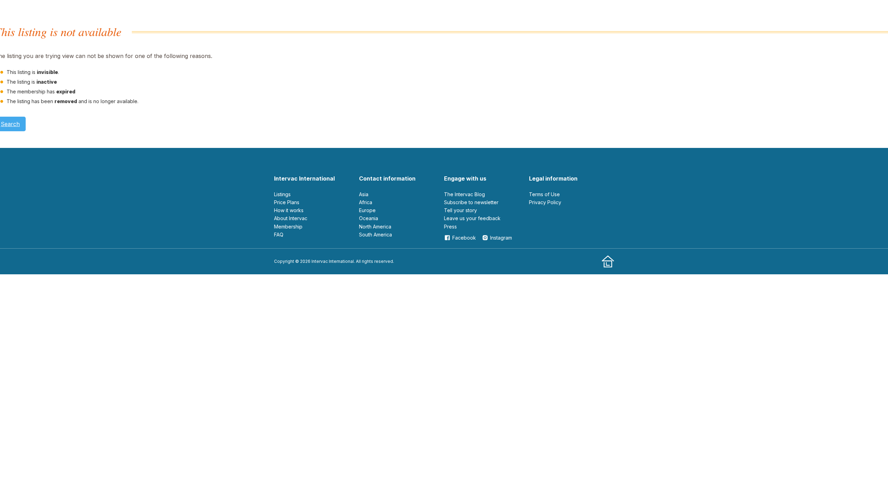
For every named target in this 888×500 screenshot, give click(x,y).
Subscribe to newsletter (471, 202)
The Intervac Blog (464, 194)
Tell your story (460, 210)
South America (375, 235)
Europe (367, 210)
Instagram (501, 238)
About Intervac (290, 218)
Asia (363, 194)
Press (450, 227)
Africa (365, 202)
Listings (282, 194)
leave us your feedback (472, 218)
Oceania (368, 218)
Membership (288, 227)
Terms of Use (544, 194)
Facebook (464, 238)
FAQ (278, 235)
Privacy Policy (545, 202)
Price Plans (286, 202)
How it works (289, 210)
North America (375, 227)
